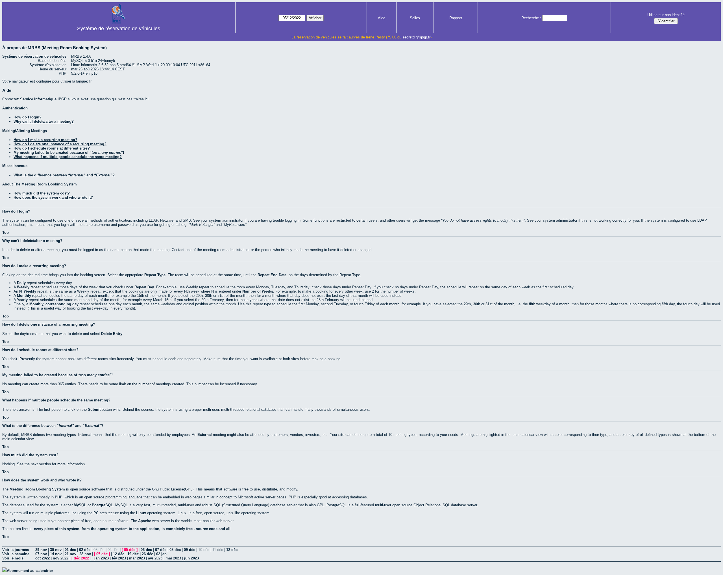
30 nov (56, 550)
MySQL (80, 505)
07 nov (41, 554)
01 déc (70, 550)
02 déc (84, 550)
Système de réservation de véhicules (118, 28)
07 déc (160, 550)
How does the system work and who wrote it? (53, 197)
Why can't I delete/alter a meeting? (44, 121)
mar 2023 (137, 558)
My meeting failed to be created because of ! (69, 152)
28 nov (85, 554)
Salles (415, 18)
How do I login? (28, 117)
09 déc (189, 550)
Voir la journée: (15, 550)
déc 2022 (81, 558)
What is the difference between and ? (64, 175)
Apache (144, 521)
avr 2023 (155, 558)
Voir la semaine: (16, 554)
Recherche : (531, 18)
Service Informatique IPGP (43, 99)
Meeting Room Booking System (37, 489)
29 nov (41, 550)
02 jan (161, 554)
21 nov (70, 554)
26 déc (147, 554)
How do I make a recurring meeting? (45, 140)
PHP (58, 497)
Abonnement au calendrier (30, 570)
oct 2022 (42, 558)
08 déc (175, 550)
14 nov (56, 554)
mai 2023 (173, 558)
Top (5, 232)
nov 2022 (60, 558)
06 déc (146, 550)
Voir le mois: (13, 558)
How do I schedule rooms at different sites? (52, 148)
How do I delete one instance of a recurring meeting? (60, 144)
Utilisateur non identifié (666, 15)
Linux (141, 513)
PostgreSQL (102, 505)
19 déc (133, 554)
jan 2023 (101, 558)
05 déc (129, 550)
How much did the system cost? (42, 193)
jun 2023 (191, 558)
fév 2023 (119, 558)
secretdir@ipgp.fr (416, 37)
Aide (381, 18)
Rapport (455, 18)
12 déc (232, 550)
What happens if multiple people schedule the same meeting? (68, 157)
